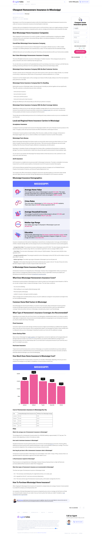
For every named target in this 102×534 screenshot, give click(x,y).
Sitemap (80, 533)
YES (79, 48)
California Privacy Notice (41, 532)
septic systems (31, 337)
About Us (27, 4)
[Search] (64, 2)
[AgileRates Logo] (18, 2)
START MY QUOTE (80, 51)
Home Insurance (20, 13)
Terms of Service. (25, 527)
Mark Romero (20, 500)
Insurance (25, 512)
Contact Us (33, 4)
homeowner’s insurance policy (39, 274)
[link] (84, 1)
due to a (52, 443)
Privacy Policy (32, 527)
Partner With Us (34, 512)
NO (84, 48)
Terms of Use (67, 533)
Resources (21, 4)
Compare (15, 4)
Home (14, 13)
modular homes (46, 110)
